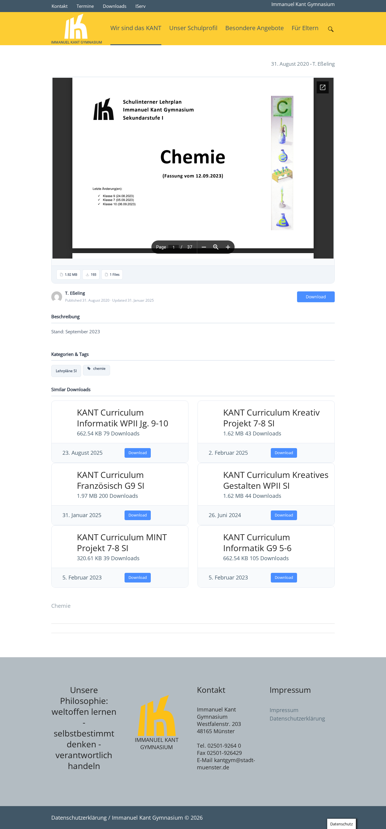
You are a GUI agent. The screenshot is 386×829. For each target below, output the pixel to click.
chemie (98, 368)
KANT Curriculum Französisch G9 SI (110, 480)
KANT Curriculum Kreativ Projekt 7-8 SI (271, 418)
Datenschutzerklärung (297, 718)
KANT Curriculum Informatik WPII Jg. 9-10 (122, 418)
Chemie (61, 605)
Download (316, 297)
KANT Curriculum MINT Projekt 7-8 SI (122, 542)
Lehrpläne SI (66, 370)
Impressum (284, 710)
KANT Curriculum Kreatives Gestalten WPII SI (275, 480)
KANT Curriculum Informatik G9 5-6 (257, 542)
